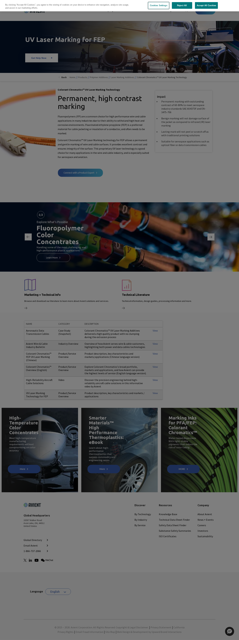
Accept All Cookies (206, 5)
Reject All (182, 5)
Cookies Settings (158, 5)
